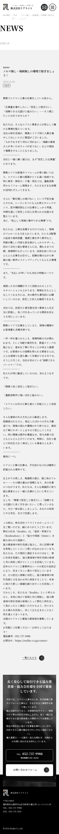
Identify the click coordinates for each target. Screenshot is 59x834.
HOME (6, 15)
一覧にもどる (29, 658)
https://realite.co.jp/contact (31, 640)
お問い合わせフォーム (25, 770)
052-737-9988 (15, 807)
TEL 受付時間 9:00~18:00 (29, 755)
